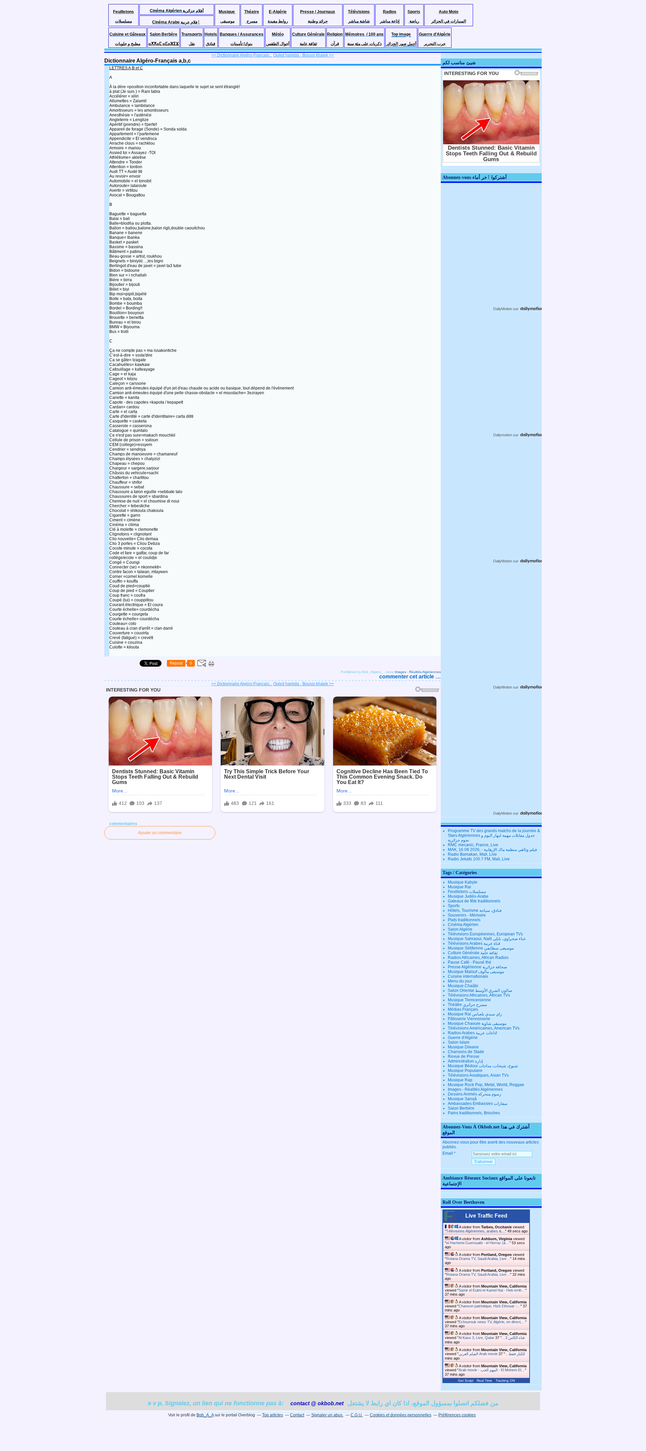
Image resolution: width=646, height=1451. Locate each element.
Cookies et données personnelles (400, 1415)
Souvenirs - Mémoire (467, 915)
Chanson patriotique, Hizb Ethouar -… (490, 1306)
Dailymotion (502, 435)
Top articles (272, 1415)
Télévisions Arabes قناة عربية (474, 943)
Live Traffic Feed (486, 1216)
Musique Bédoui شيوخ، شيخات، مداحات (483, 1066)
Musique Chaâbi (463, 985)
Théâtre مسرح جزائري (467, 1004)
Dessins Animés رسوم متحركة (474, 1094)
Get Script (465, 1380)
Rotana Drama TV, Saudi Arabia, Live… (478, 1259)
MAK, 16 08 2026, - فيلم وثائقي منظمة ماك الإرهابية (492, 849)
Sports (454, 905)
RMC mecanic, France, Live (473, 845)
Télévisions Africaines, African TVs (479, 995)
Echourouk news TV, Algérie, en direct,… (492, 1322)
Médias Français (463, 1009)
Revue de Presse (463, 1056)
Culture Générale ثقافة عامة (473, 953)
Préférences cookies (457, 1415)
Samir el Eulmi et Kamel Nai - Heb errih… (492, 1290)
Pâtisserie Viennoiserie (469, 1018)
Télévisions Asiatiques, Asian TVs (478, 1075)
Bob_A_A (205, 1415)
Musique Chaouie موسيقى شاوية (477, 1023)
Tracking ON (505, 1380)
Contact (297, 1415)
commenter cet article (407, 676)
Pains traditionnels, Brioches (474, 1113)
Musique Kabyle (462, 882)
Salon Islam (458, 1042)
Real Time (484, 1380)
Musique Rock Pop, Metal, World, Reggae (486, 1084)
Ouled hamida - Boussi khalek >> (303, 55)
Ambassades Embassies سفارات (477, 1103)
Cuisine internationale (468, 976)
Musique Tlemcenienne (469, 1000)
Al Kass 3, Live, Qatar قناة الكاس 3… (492, 1338)
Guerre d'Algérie (463, 1037)
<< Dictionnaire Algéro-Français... (241, 55)
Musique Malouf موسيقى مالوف (476, 971)
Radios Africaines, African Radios (478, 957)
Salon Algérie (460, 929)
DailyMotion (502, 309)
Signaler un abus (327, 1415)
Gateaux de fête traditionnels (474, 901)
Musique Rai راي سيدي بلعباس (475, 1014)
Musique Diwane (463, 1047)
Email (447, 1153)
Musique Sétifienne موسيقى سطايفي (481, 948)
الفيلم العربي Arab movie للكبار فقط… (492, 1354)
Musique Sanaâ (462, 1098)
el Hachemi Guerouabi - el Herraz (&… (477, 1243)
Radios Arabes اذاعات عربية (472, 1033)
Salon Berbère (461, 1108)
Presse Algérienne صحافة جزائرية (477, 967)
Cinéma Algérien (463, 924)
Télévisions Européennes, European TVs (485, 934)
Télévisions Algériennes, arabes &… (475, 1231)
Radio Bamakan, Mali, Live (472, 854)
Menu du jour (460, 981)
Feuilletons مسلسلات (467, 891)
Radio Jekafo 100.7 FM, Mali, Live (479, 859)
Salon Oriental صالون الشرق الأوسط (480, 990)
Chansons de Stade (466, 1051)
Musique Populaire (465, 1070)
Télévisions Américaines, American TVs (483, 1028)
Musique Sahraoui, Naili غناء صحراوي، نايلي (487, 938)
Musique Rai (459, 887)
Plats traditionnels (464, 920)
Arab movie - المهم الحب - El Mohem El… (492, 1370)
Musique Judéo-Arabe (468, 896)
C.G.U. (357, 1415)
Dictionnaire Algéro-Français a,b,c (147, 61)
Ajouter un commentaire (160, 832)
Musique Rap (460, 1080)
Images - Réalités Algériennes (418, 672)
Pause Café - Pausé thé (469, 962)
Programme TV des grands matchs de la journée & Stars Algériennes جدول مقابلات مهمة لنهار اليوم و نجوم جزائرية (494, 835)
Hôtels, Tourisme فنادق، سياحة (475, 910)
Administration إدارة (465, 1061)
